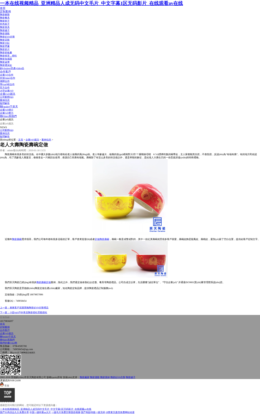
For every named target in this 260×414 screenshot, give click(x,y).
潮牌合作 (5, 81)
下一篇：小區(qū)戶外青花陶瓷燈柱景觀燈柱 (23, 312)
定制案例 (5, 11)
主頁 (20, 139)
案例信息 (5, 100)
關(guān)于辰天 (9, 106)
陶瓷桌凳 (5, 62)
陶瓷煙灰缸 (6, 65)
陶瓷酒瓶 (5, 33)
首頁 (2, 8)
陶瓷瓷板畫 (6, 52)
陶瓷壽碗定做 (43, 282)
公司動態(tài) (6, 97)
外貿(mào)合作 (7, 78)
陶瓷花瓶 (5, 40)
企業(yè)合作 (6, 75)
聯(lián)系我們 (8, 116)
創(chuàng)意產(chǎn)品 (12, 68)
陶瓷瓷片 (5, 49)
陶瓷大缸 (5, 43)
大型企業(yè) (6, 90)
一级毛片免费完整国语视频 (65, 412)
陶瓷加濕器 (6, 59)
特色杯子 (5, 24)
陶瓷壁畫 (5, 46)
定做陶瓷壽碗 (102, 239)
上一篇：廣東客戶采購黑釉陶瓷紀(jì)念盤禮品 (24, 307)
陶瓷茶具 (5, 27)
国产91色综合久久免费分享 (14, 412)
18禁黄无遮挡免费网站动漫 (120, 412)
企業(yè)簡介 (6, 110)
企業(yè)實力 (6, 113)
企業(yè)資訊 (7, 93)
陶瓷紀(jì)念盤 (7, 36)
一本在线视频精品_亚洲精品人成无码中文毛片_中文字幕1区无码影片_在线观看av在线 (91, 3)
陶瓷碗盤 (5, 14)
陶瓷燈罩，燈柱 (8, 55)
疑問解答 (5, 103)
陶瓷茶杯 (105, 377)
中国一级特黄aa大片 (40, 412)
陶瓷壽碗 (17, 239)
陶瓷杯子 (5, 21)
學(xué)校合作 (7, 84)
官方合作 (5, 87)
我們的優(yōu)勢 (8, 343)
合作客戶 (5, 71)
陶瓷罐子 (5, 30)
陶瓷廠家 (84, 377)
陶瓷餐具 (5, 17)
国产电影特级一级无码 (93, 412)
